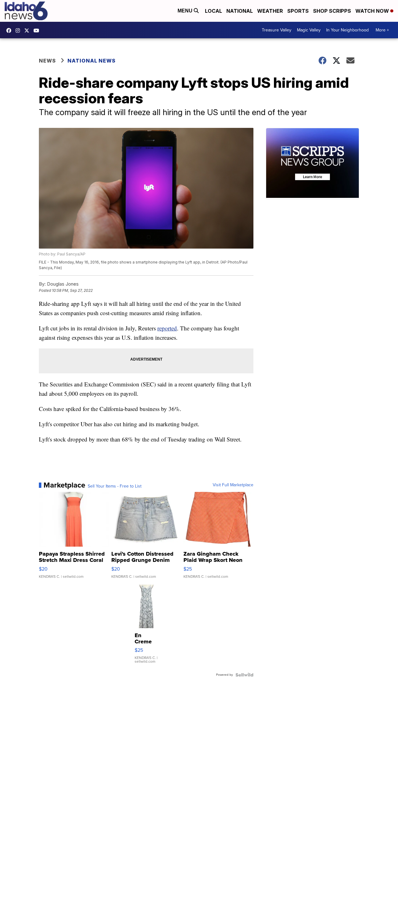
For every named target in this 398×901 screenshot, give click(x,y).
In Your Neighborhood (347, 30)
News (47, 61)
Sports (298, 11)
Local (213, 11)
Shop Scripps (332, 11)
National (239, 11)
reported (167, 328)
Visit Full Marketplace (233, 485)
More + (382, 30)
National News (91, 61)
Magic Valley (309, 30)
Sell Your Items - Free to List (114, 486)
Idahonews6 (10, 30)
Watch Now (372, 11)
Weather (270, 11)
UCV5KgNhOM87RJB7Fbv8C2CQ (38, 30)
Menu (186, 10)
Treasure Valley (276, 30)
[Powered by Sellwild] (244, 675)
